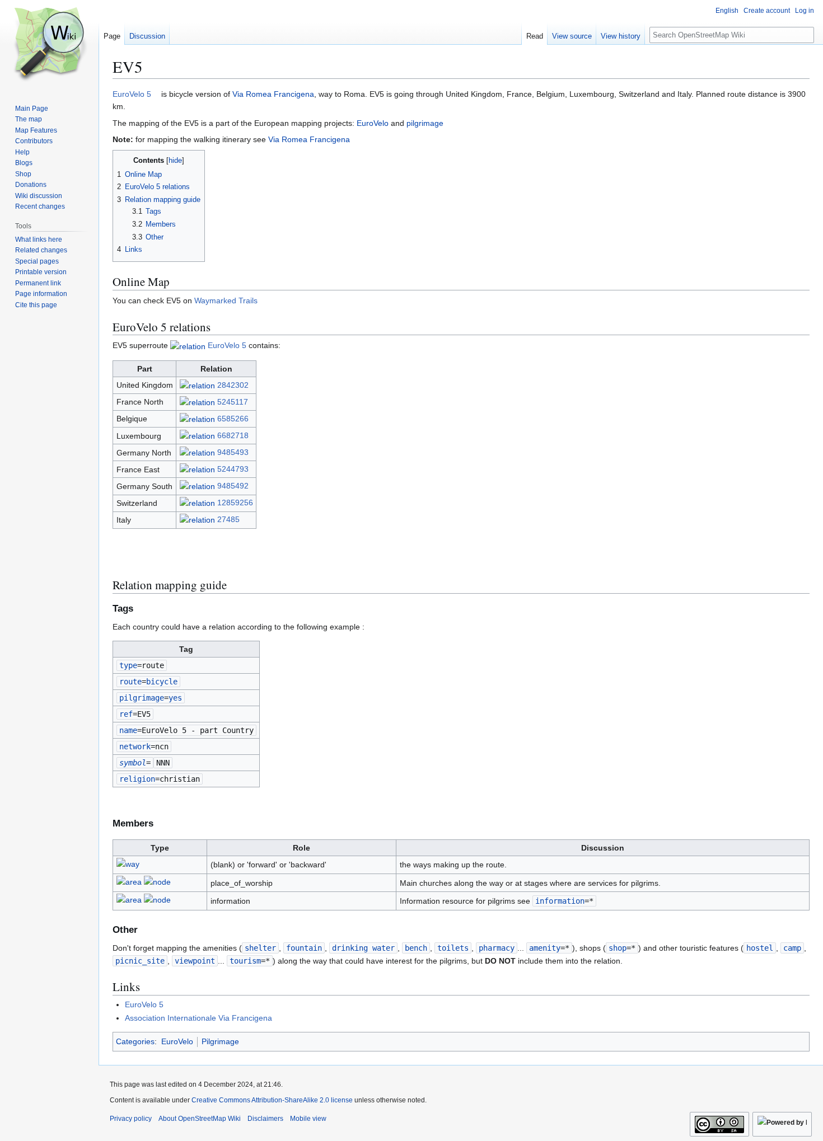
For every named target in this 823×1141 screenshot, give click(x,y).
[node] (157, 883)
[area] (129, 883)
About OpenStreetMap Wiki (199, 1119)
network (135, 746)
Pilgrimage (220, 1041)
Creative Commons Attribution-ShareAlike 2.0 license (272, 1100)
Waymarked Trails (226, 300)
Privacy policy (131, 1119)
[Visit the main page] (49, 45)
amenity (544, 947)
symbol (132, 762)
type (128, 665)
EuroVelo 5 (132, 94)
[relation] (187, 345)
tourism (245, 960)
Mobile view (308, 1119)
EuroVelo (373, 123)
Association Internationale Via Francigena (198, 1017)
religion (137, 778)
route (130, 681)
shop (617, 947)
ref (126, 714)
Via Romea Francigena (273, 94)
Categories (135, 1041)
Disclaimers (265, 1119)
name (128, 730)
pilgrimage (424, 123)
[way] (127, 865)
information (559, 900)
